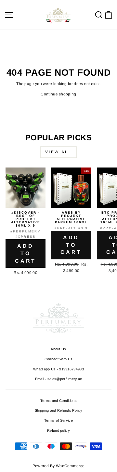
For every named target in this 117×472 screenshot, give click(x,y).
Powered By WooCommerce (58, 466)
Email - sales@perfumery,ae (58, 379)
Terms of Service (58, 420)
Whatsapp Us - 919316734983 (58, 369)
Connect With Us (59, 359)
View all (58, 152)
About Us (58, 349)
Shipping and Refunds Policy (58, 410)
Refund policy (58, 430)
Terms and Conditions (58, 401)
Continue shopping (58, 94)
